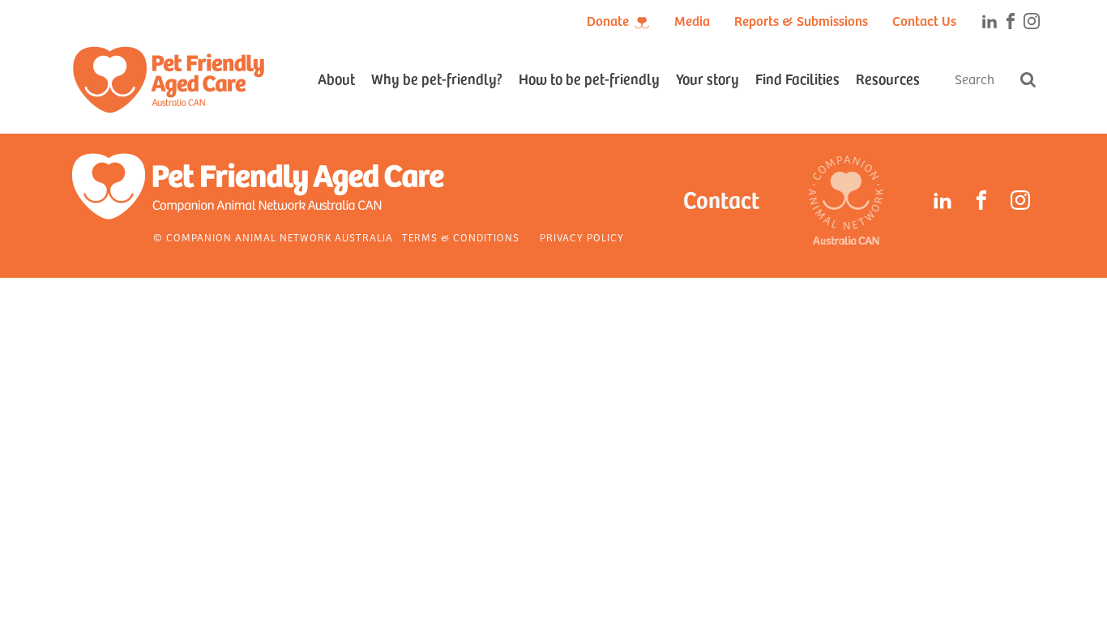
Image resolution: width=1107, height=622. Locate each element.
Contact (721, 199)
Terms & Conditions (460, 237)
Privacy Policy (582, 237)
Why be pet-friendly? (436, 78)
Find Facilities (797, 78)
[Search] (1027, 79)
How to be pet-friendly (589, 78)
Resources (888, 78)
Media (692, 20)
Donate (608, 20)
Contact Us (924, 20)
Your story (707, 78)
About (336, 78)
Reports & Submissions (801, 20)
